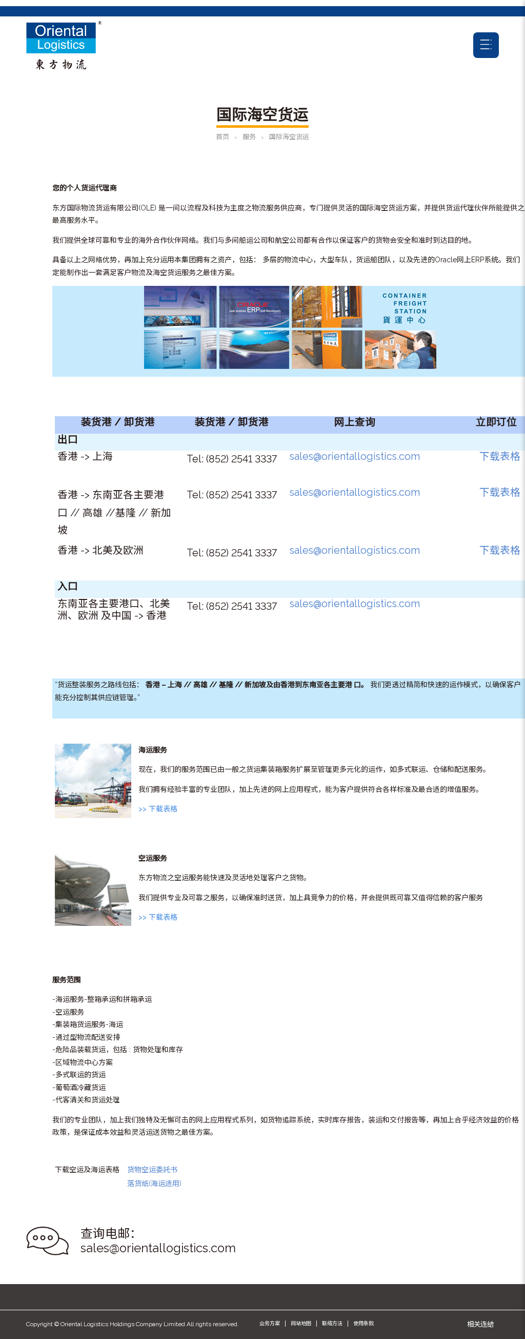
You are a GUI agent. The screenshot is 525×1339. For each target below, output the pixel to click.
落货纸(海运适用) (154, 1183)
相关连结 (480, 1324)
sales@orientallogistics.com (355, 456)
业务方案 (269, 1323)
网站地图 (301, 1323)
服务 (249, 137)
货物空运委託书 (152, 1170)
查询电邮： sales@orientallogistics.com (158, 1241)
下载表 (494, 456)
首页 (222, 137)
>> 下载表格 (157, 809)
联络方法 (332, 1323)
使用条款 (363, 1323)
